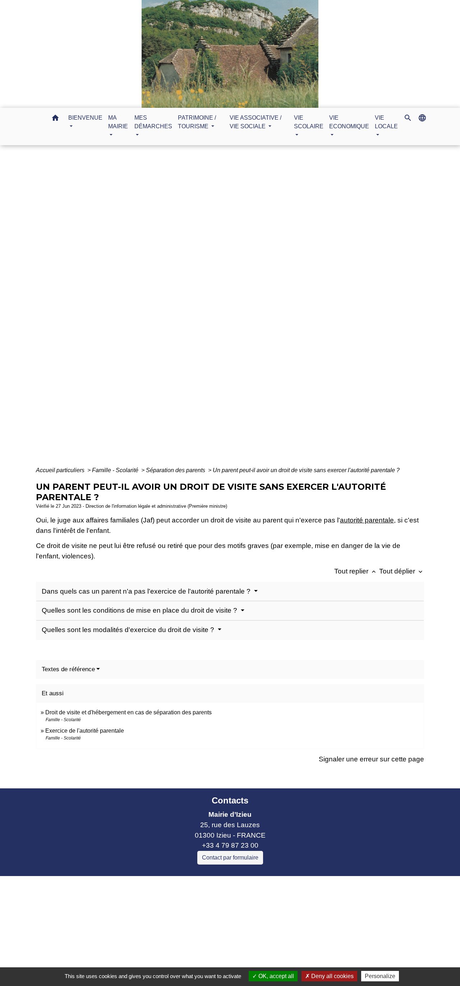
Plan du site (290, 965)
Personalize (380, 976)
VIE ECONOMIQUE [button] (349, 122)
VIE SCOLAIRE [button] (308, 122)
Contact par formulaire (230, 857)
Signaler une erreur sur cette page (371, 759)
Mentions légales (104, 965)
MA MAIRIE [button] (118, 122)
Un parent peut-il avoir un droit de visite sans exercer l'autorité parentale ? (306, 470)
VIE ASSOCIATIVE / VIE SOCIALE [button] (255, 122)
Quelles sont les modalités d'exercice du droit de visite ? (129, 629)
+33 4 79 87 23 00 (230, 845)
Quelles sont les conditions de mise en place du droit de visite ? (140, 610)
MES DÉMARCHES (208, 309)
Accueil (160, 309)
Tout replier (355, 571)
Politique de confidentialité (178, 965)
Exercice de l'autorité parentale (84, 731)
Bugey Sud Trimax (127, 943)
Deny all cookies (332, 976)
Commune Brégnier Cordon (141, 912)
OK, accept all (275, 976)
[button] (55, 119)
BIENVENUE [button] (85, 118)
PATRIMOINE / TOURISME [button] (197, 122)
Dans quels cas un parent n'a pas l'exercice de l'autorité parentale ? (147, 591)
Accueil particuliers (61, 470)
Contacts (230, 800)
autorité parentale (367, 520)
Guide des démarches (277, 309)
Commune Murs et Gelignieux (145, 923)
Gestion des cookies (347, 965)
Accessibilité (245, 965)
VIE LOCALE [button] (386, 122)
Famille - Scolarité (116, 470)
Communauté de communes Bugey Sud (161, 902)
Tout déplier (401, 571)
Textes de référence (68, 669)
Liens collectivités (161, 884)
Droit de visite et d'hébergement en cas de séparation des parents (128, 712)
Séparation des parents (176, 470)
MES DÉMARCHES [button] (153, 122)
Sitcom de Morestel (128, 933)
